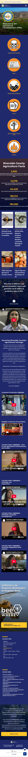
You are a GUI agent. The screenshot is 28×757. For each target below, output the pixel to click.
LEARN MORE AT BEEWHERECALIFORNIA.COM (12, 625)
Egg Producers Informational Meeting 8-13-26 (20, 274)
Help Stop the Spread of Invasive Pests (7, 273)
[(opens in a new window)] (14, 751)
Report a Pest (14, 734)
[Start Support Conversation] (24, 749)
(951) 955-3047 (20, 746)
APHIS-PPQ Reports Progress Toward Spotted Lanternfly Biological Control (19, 238)
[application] (14, 320)
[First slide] (14, 301)
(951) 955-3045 (20, 745)
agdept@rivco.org (7, 648)
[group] (14, 287)
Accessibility (14, 754)
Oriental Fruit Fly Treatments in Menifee (12, 1)
